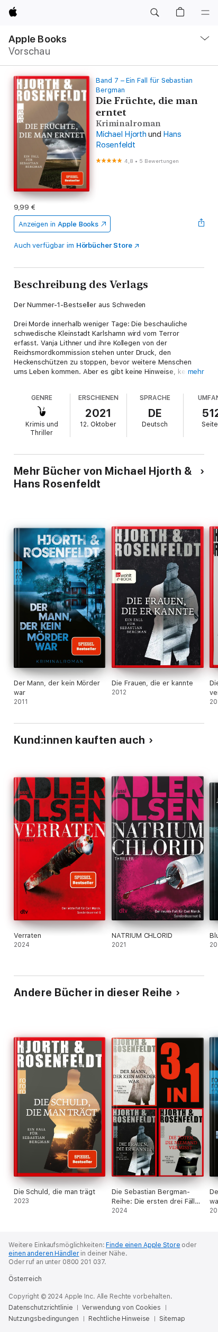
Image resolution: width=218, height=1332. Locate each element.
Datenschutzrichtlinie (40, 1307)
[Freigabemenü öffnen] (201, 224)
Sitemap (172, 1318)
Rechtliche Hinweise (119, 1318)
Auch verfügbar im (73, 245)
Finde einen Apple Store (143, 1245)
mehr (196, 372)
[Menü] (205, 12)
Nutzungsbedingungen (43, 1318)
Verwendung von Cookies (121, 1307)
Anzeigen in (59, 224)
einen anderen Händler (43, 1253)
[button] (154, 12)
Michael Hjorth (121, 134)
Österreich (25, 1279)
